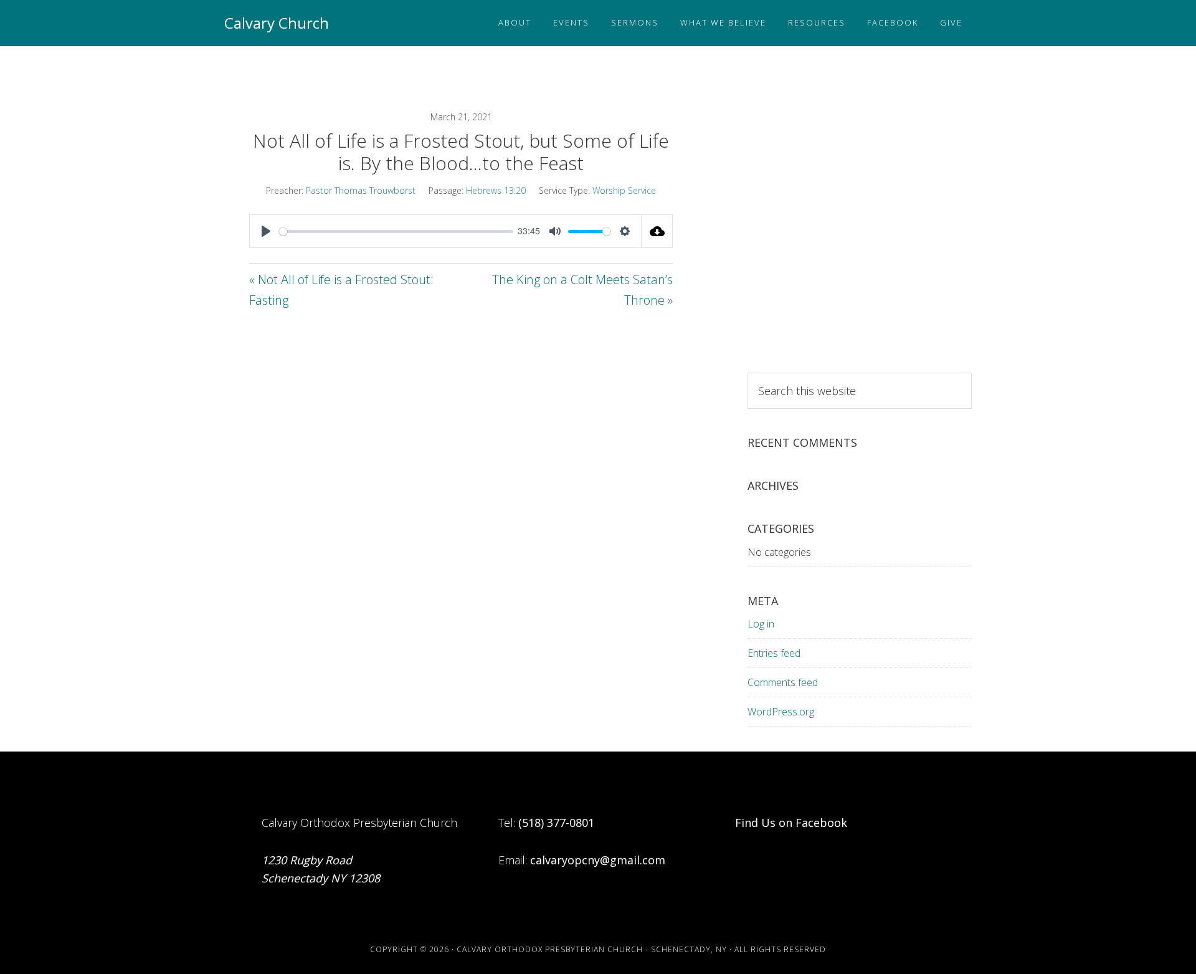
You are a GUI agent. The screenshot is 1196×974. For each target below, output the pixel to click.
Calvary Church (276, 22)
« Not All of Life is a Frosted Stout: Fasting (341, 289)
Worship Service (624, 190)
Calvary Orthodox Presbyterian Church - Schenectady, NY (592, 949)
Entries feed (774, 653)
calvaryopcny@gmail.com (597, 859)
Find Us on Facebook (791, 822)
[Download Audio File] (657, 231)
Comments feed (783, 682)
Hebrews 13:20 (496, 190)
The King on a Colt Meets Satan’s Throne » (582, 289)
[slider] (396, 231)
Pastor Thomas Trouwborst (360, 190)
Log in (761, 624)
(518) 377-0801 (556, 822)
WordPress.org (781, 712)
